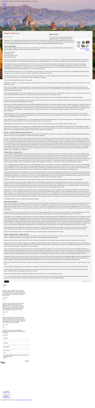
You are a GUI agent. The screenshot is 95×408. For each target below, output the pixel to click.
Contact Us (5, 396)
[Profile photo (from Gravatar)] (4, 288)
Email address (6, 346)
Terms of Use (19, 399)
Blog (41, 15)
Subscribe (60, 28)
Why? (5, 357)
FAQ (30, 399)
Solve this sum (6, 350)
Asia (20, 16)
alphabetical (15, 17)
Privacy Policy (25, 399)
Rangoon (5, 28)
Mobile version (6, 392)
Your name (5, 343)
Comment (5, 338)
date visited (9, 17)
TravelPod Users (7, 397)
